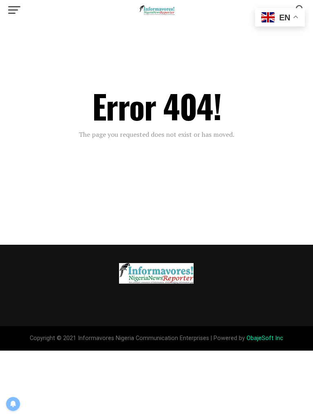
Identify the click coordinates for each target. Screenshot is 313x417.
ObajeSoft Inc (265, 338)
